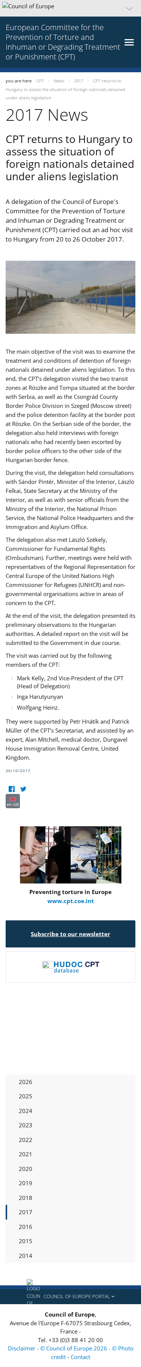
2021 (25, 1154)
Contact (80, 1357)
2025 (25, 1096)
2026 (25, 1082)
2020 (25, 1168)
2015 (25, 1241)
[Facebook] (11, 789)
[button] (70, 8)
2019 (25, 1183)
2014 (25, 1255)
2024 (25, 1111)
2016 (25, 1226)
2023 (25, 1125)
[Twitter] (23, 789)
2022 (25, 1139)
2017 (25, 1212)
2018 (25, 1197)
